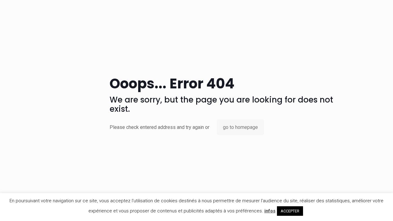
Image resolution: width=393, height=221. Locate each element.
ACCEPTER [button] (290, 211)
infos (269, 211)
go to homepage (240, 127)
